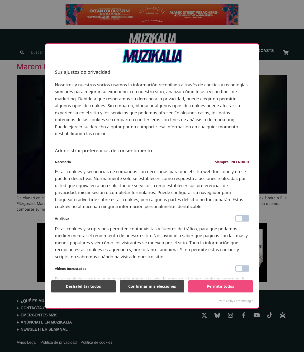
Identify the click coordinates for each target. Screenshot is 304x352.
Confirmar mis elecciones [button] (152, 286)
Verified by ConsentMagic (236, 301)
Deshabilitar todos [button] (83, 286)
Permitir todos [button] (220, 286)
